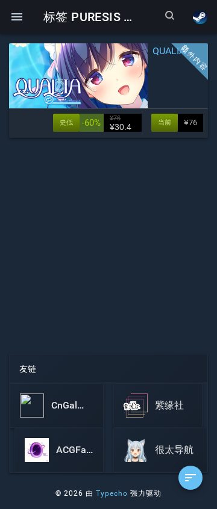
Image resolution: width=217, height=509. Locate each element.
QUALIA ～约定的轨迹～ (178, 51)
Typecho (112, 493)
